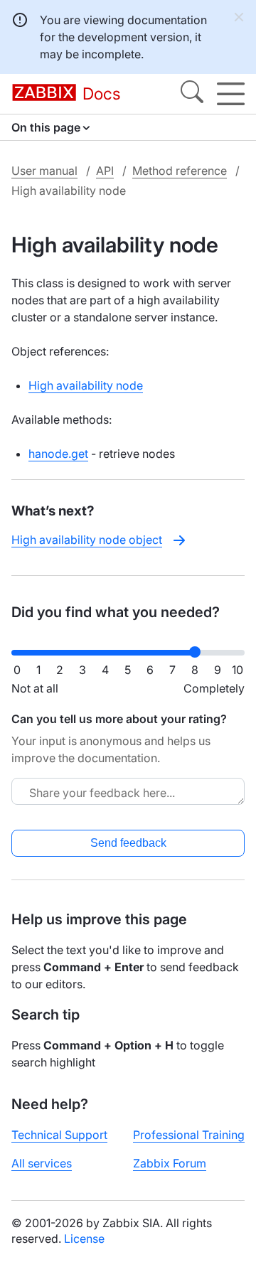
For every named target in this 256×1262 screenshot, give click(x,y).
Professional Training (189, 1135)
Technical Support (59, 1135)
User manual (44, 171)
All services (41, 1163)
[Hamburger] (231, 93)
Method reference (179, 171)
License (84, 1238)
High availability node (85, 385)
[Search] (192, 93)
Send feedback (128, 843)
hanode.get (58, 453)
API (105, 171)
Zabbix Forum (169, 1163)
